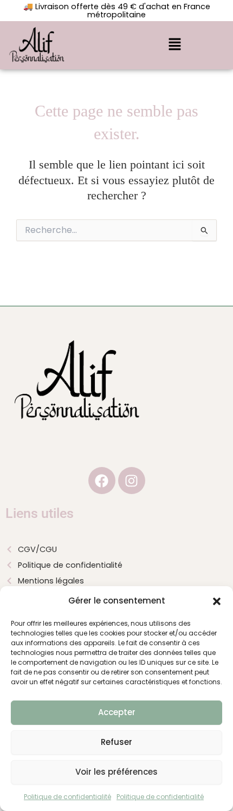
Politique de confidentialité (67, 796)
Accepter (116, 712)
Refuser (116, 742)
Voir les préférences (116, 771)
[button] (216, 601)
